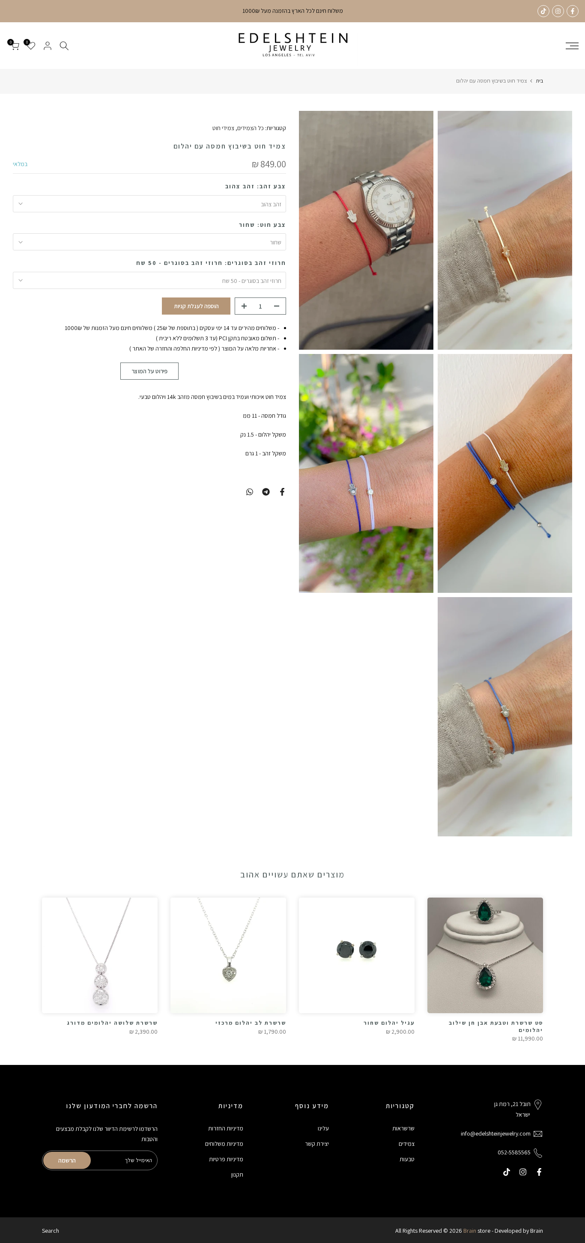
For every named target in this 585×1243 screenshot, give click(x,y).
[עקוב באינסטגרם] (558, 11)
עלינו (323, 1128)
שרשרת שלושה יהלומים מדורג (112, 1022)
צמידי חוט (223, 128)
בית (539, 80)
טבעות (407, 1159)
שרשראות (403, 1128)
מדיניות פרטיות (226, 1159)
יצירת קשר (317, 1144)
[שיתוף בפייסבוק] (282, 492)
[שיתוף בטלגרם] (266, 492)
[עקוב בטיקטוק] (543, 11)
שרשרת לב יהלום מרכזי (250, 1022)
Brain (469, 1230)
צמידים (407, 1144)
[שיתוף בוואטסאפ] (250, 492)
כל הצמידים (250, 128)
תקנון (237, 1174)
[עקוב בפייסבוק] (573, 11)
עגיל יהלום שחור (389, 1022)
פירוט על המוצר (149, 371)
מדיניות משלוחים (224, 1144)
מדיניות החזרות (225, 1128)
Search (50, 1230)
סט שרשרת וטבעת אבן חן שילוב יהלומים (496, 1026)
